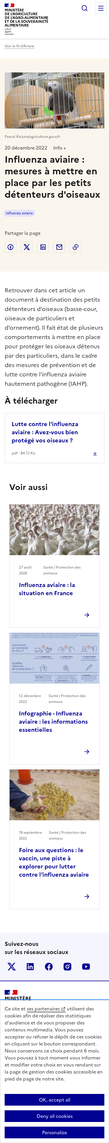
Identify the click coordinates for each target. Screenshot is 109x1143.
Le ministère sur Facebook (49, 967)
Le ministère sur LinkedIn (30, 967)
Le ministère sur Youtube (86, 967)
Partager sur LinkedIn (43, 247)
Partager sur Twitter (27, 247)
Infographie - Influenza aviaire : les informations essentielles (53, 721)
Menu (101, 8)
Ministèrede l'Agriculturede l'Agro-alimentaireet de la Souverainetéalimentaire (26, 17)
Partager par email (59, 247)
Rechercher (84, 8)
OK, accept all (54, 1099)
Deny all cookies (55, 1116)
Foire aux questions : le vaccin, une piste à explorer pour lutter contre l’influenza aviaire (54, 862)
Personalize (54, 1132)
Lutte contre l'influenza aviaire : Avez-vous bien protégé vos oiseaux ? (45, 432)
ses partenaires (43, 1008)
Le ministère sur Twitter (12, 967)
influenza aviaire (19, 213)
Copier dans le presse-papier (75, 247)
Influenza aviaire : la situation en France (47, 589)
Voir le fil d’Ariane (19, 46)
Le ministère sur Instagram (67, 967)
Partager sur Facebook (10, 247)
